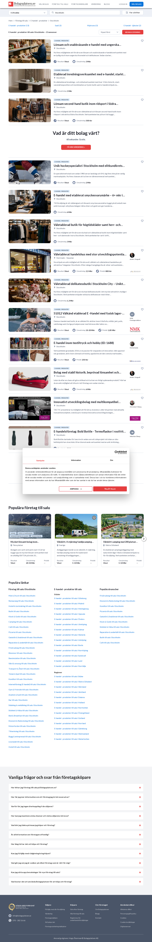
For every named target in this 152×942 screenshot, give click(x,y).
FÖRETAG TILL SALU (60, 4)
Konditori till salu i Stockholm (20, 679)
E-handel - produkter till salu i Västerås (69, 635)
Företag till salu (21, 20)
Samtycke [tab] (40, 460)
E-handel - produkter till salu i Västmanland (71, 734)
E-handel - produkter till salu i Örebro (69, 619)
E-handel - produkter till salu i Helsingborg (71, 609)
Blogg (97, 914)
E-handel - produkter (39, 20)
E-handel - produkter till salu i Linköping (70, 640)
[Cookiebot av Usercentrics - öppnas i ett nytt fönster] (116, 452)
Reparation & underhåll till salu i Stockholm (26, 642)
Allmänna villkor (126, 909)
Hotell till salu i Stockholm (19, 747)
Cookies (123, 918)
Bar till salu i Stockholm (18, 700)
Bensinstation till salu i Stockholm (22, 658)
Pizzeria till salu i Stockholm (20, 632)
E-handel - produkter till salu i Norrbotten (71, 708)
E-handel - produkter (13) (19, 25)
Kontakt (98, 918)
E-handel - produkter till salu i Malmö (69, 603)
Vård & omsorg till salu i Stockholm (23, 663)
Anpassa (74, 489)
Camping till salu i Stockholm (20, 622)
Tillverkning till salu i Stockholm (21, 731)
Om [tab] (111, 460)
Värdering (48, 914)
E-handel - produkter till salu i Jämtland (70, 692)
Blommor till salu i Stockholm (20, 653)
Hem (11, 20)
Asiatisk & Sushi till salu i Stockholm (23, 695)
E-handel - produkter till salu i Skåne (68, 676)
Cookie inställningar (127, 922)
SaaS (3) (58, 25)
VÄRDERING (96, 4)
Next (143, 539)
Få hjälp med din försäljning (55, 909)
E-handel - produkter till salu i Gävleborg (70, 728)
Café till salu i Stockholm (18, 627)
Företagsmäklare (51, 918)
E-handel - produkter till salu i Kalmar (69, 629)
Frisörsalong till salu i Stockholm (22, 648)
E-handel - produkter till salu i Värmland (70, 687)
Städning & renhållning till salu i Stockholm (26, 705)
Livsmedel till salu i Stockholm (21, 742)
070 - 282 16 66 (19, 920)
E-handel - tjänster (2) (132, 25)
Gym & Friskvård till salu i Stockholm (23, 689)
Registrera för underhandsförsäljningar (79, 919)
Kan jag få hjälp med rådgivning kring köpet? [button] (31, 853)
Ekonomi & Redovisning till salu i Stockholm (26, 721)
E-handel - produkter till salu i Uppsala (69, 614)
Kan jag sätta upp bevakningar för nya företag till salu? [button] (35, 872)
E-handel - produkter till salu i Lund (68, 661)
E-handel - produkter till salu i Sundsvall (70, 655)
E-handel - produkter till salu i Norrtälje (70, 666)
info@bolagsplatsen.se (22, 915)
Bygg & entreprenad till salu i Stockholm (25, 736)
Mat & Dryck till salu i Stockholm (22, 595)
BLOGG (107, 4)
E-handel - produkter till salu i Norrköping (71, 650)
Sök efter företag (76, 909)
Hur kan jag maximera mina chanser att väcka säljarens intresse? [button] (40, 816)
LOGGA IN (123, 4)
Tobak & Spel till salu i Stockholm (22, 674)
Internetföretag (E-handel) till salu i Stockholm (27, 684)
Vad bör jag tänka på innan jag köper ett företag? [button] (33, 825)
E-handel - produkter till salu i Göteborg (70, 598)
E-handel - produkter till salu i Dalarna (69, 697)
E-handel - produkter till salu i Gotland (69, 718)
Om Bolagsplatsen (102, 909)
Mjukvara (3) (92, 25)
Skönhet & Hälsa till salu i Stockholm (23, 710)
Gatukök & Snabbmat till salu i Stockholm (25, 637)
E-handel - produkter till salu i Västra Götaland (73, 681)
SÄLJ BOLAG (44, 4)
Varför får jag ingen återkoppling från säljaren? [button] (32, 806)
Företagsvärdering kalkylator (55, 926)
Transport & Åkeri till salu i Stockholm (24, 669)
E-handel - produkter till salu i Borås (68, 645)
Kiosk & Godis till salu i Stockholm (22, 616)
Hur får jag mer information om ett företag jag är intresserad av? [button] (40, 797)
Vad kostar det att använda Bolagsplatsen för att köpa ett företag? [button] (41, 881)
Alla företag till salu (77, 914)
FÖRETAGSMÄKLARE (79, 4)
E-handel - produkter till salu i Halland (69, 702)
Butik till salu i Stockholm (19, 611)
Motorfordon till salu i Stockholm (22, 726)
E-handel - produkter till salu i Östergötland (71, 713)
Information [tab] (76, 460)
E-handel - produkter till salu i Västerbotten (71, 739)
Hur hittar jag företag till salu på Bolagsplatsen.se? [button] (34, 787)
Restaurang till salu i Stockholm (21, 601)
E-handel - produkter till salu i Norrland (70, 723)
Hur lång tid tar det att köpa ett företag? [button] (29, 844)
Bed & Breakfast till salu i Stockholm (23, 715)
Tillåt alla (110, 489)
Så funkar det (50, 922)
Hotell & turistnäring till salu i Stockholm (25, 606)
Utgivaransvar (125, 926)
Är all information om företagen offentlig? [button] (30, 834)
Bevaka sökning (132, 32)
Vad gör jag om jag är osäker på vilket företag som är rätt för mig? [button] (40, 863)
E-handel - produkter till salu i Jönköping (70, 624)
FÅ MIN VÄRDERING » (76, 147)
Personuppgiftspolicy (128, 914)
